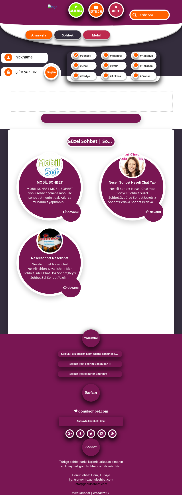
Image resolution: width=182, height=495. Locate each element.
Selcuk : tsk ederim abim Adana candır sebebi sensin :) (91, 353)
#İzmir (113, 66)
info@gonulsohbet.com (91, 484)
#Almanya (146, 56)
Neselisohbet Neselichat (49, 258)
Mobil (96, 35)
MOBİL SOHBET (50, 182)
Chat (102, 421)
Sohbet (68, 35)
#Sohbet (85, 56)
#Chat (83, 66)
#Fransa (144, 76)
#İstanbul (115, 56)
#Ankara (115, 76)
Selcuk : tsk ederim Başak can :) (90, 363)
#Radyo (84, 76)
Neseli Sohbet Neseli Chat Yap (132, 182)
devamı (73, 212)
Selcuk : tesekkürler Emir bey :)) (89, 373)
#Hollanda (146, 66)
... (66, 202)
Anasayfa (39, 35)
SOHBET (116, 11)
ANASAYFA (76, 10)
